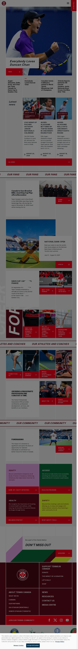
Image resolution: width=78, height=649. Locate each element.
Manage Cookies (19, 645)
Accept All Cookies (33, 645)
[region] (38, 641)
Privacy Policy (59, 641)
